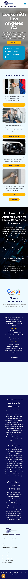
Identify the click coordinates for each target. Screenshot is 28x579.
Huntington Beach (11, 500)
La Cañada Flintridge (11, 436)
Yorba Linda (19, 519)
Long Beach (17, 443)
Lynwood (14, 445)
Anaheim (15, 492)
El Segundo (11, 426)
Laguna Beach (18, 502)
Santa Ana (19, 515)
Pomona (20, 455)
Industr (9, 434)
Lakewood (13, 440)
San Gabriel (9, 463)
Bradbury (14, 416)
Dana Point (10, 496)
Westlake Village (17, 476)
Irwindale (20, 434)
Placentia (16, 511)
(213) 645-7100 (6, 545)
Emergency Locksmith (7, 562)
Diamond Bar (8, 424)
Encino (16, 426)
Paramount (18, 453)
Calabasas (9, 418)
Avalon (12, 412)
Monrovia (8, 449)
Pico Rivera (14, 455)
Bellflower (20, 414)
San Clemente (18, 513)
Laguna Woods (9, 507)
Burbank (20, 416)
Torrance (20, 471)
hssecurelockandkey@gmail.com (10, 547)
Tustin (17, 517)
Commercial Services (7, 558)
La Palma (11, 502)
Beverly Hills (9, 416)
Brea (19, 492)
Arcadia (20, 410)
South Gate (16, 469)
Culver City (18, 422)
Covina (8, 422)
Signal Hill (19, 467)
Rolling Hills (9, 459)
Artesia (7, 412)
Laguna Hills (10, 505)
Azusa (16, 412)
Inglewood (14, 434)
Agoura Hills (9, 410)
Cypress (20, 494)
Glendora (14, 428)
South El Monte (9, 469)
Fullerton (10, 498)
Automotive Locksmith (7, 560)
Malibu (19, 445)
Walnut (11, 474)
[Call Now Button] (3, 576)
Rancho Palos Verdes (10, 457)
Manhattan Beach (11, 447)
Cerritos (19, 418)
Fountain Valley (17, 496)
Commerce (14, 420)
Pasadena (8, 455)
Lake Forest (17, 507)
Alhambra (15, 410)
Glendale (9, 428)
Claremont (8, 420)
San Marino (15, 463)
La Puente (18, 438)
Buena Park (8, 494)
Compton (20, 420)
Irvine (17, 500)
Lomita (12, 443)
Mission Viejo (14, 509)
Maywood (18, 447)
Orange (11, 511)
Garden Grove (16, 498)
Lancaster (18, 440)
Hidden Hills (13, 432)
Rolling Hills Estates (17, 459)
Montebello (14, 449)
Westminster (12, 519)
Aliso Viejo (9, 492)
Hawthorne (14, 430)
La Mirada (12, 438)
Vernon (7, 474)
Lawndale (7, 443)
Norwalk (11, 451)
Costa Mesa (15, 494)
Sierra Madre (13, 467)
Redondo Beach (19, 457)
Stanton (14, 517)
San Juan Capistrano (11, 515)
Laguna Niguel (17, 505)
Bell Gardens (14, 414)
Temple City (14, 471)
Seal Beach (8, 517)
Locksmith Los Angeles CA (14, 21)
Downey (15, 424)
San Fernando (19, 461)
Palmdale (16, 451)
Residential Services (7, 556)
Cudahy (13, 422)
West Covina (16, 474)
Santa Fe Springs (14, 465)
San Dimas (13, 461)
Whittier (14, 478)
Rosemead (7, 461)
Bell (9, 414)
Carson (14, 418)
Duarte (19, 424)
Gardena (21, 426)
